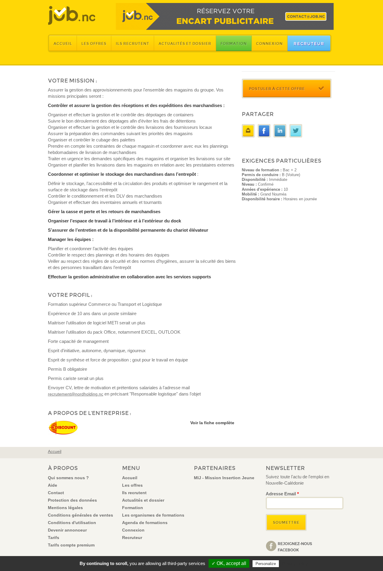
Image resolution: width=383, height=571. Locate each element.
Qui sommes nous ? (68, 477)
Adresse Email (282, 493)
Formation (234, 44)
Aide (52, 485)
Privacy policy (295, 563)
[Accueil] (71, 15)
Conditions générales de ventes (80, 515)
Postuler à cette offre (277, 89)
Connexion (269, 44)
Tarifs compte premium (71, 545)
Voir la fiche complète (212, 422)
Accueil (63, 44)
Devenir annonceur (67, 530)
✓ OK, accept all (229, 563)
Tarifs (53, 537)
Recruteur (309, 43)
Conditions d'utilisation (72, 522)
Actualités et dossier (185, 44)
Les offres (94, 44)
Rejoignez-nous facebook (295, 546)
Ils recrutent (132, 44)
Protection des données (72, 500)
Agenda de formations (145, 522)
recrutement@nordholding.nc (75, 394)
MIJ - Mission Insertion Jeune (224, 477)
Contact (56, 492)
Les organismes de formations (153, 515)
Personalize (266, 563)
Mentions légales (65, 507)
